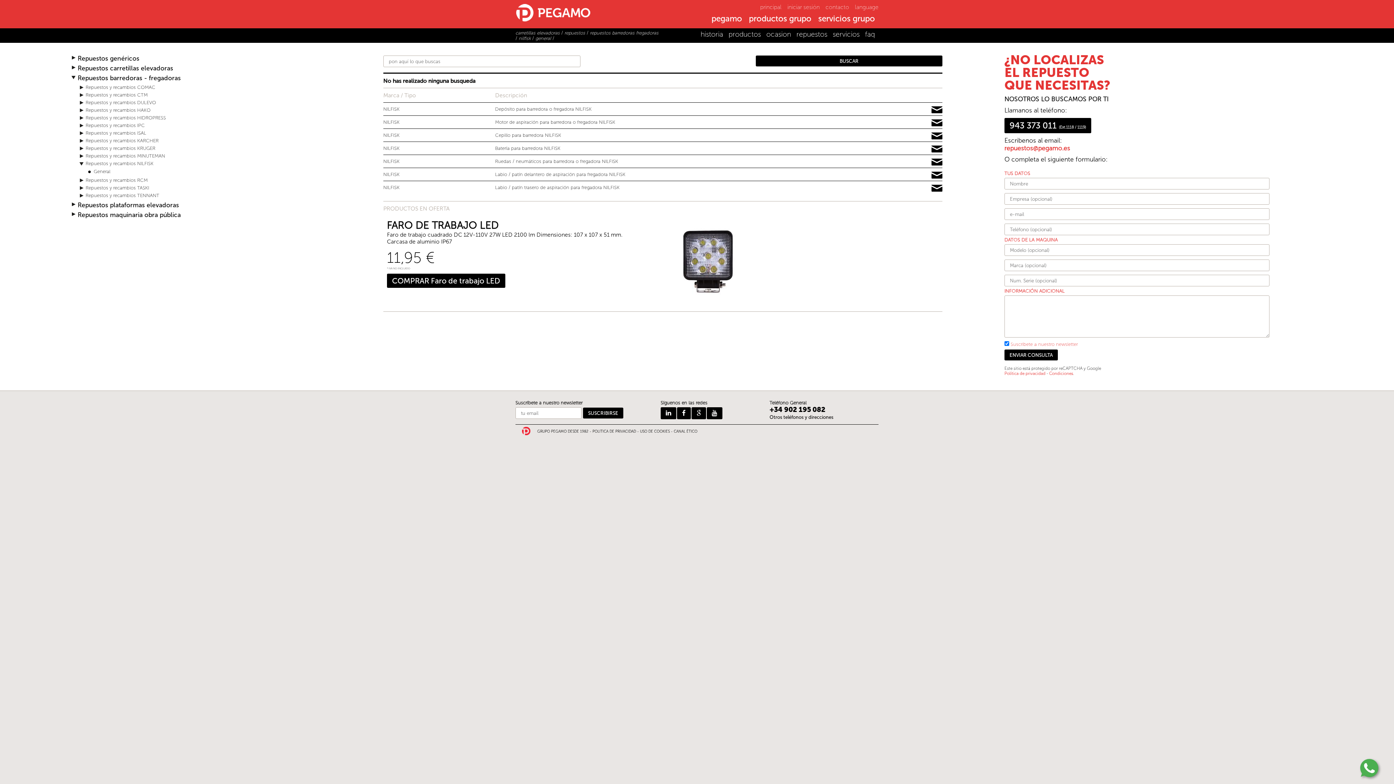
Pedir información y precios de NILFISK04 (937, 149)
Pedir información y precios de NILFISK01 (937, 110)
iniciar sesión (803, 7)
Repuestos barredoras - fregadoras (129, 78)
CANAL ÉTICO (685, 431)
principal (771, 7)
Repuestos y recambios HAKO (118, 110)
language (867, 7)
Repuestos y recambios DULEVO (121, 102)
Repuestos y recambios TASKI (117, 188)
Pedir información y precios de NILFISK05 (937, 162)
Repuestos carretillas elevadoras (125, 68)
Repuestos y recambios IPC (115, 125)
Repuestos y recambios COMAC (120, 87)
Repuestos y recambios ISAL (116, 133)
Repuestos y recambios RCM (117, 180)
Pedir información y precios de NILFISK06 (937, 175)
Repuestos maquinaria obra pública (129, 215)
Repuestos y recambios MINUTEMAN (125, 156)
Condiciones (1061, 373)
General (102, 171)
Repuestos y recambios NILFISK (120, 163)
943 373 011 (1048, 126)
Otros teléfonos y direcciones (801, 417)
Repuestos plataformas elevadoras (128, 205)
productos (745, 34)
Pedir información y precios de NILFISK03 (937, 136)
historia (712, 34)
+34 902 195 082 (798, 409)
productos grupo (780, 19)
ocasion (778, 34)
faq (870, 34)
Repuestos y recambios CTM (117, 95)
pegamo (727, 19)
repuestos (811, 34)
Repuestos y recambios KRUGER (120, 148)
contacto (837, 7)
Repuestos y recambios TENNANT (122, 195)
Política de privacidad (1025, 373)
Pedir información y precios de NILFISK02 (937, 123)
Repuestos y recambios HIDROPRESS (126, 118)
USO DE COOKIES (655, 431)
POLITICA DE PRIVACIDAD (614, 431)
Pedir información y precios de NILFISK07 (937, 188)
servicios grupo (846, 19)
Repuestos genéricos (108, 58)
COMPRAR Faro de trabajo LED (446, 280)
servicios (846, 34)
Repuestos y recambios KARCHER (122, 140)
